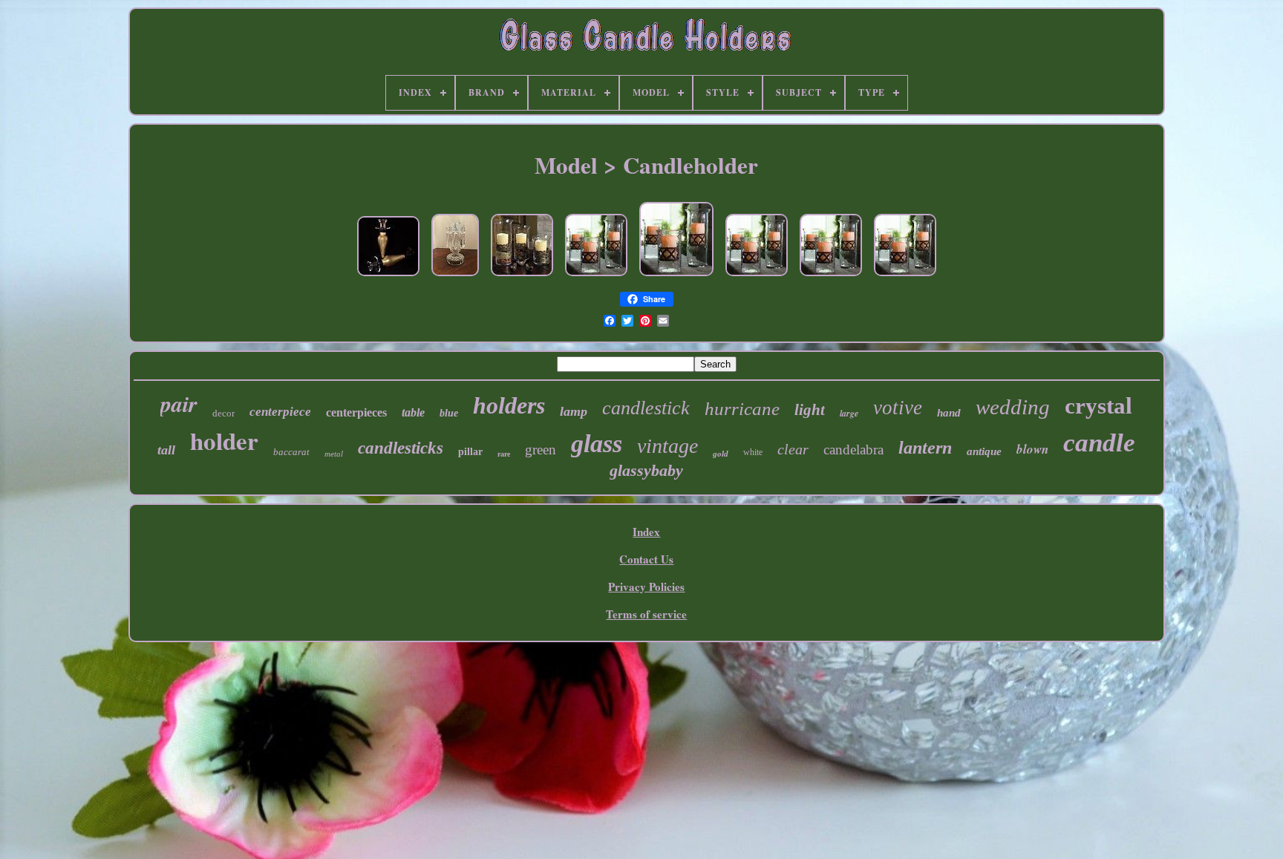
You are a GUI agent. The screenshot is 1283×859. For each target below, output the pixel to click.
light (809, 410)
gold (720, 453)
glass (596, 443)
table (413, 412)
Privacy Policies (646, 586)
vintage (667, 445)
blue (449, 413)
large (849, 413)
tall (166, 449)
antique (984, 451)
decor (223, 413)
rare (503, 454)
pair (178, 403)
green (540, 449)
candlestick (646, 408)
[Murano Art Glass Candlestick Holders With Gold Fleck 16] (388, 276)
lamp (573, 411)
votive (897, 407)
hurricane (742, 409)
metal (333, 453)
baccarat (291, 451)
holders (509, 405)
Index (646, 531)
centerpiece (280, 412)
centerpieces (356, 412)
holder (224, 440)
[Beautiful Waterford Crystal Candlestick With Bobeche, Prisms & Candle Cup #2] (455, 276)
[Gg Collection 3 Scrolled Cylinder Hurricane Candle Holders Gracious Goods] (522, 276)
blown (1032, 449)
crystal (1098, 406)
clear (793, 449)
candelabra (853, 449)
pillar (470, 451)
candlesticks (400, 448)
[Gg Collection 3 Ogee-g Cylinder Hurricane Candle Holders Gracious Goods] (596, 276)
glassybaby (646, 470)
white (753, 452)
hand (949, 413)
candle (1099, 442)
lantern (925, 447)
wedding (1013, 407)
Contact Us (646, 559)
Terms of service (646, 614)
